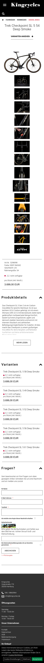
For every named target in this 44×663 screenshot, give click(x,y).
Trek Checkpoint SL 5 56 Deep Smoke (21, 428)
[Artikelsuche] (3, 14)
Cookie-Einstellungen (12, 659)
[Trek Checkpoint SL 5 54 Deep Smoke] (22, 59)
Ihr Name (4, 489)
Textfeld (4, 507)
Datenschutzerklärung (11, 543)
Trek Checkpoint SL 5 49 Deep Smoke (21, 390)
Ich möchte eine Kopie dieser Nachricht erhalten (17, 518)
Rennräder (21, 20)
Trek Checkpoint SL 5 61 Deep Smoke (21, 447)
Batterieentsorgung (9, 637)
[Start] (3, 20)
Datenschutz (6, 632)
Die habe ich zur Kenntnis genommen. (17, 544)
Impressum (6, 639)
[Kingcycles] (25, 5)
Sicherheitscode (6, 522)
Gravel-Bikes (34, 20)
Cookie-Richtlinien (15, 655)
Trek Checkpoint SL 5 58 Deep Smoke (21, 371)
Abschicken (10, 551)
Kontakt (4, 630)
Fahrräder (10, 20)
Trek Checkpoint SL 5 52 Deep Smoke (21, 409)
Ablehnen (26, 659)
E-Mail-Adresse (6, 498)
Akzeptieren (37, 659)
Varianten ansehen (20, 36)
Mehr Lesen (22, 343)
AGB (3, 635)
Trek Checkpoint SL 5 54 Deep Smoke (22, 27)
